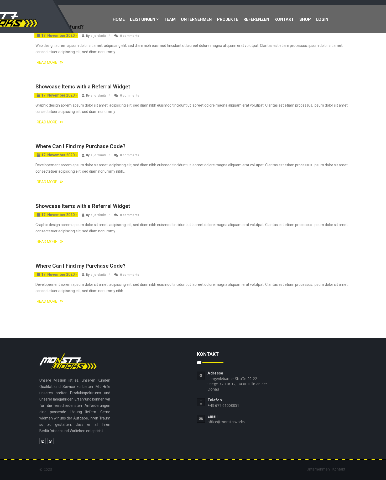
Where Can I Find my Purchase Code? (80, 146)
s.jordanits (99, 36)
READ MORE (47, 62)
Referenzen (256, 19)
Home (119, 19)
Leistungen (142, 19)
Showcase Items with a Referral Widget (82, 86)
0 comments (129, 36)
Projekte (227, 19)
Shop (305, 19)
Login (322, 19)
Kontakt (284, 19)
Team (170, 19)
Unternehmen (196, 19)
